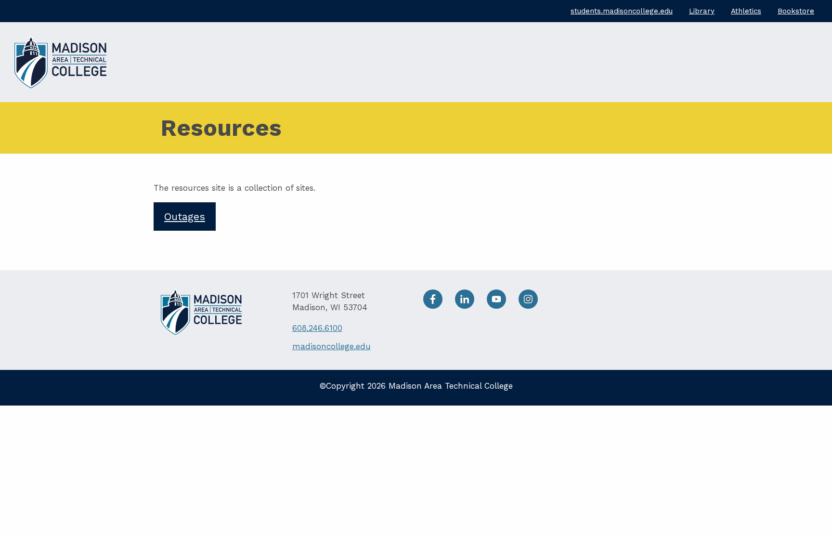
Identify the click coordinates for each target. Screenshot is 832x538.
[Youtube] (503, 298)
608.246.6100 (317, 328)
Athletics (746, 11)
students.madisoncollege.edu (622, 11)
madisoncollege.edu (331, 346)
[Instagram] (533, 298)
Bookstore (796, 11)
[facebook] (439, 298)
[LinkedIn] (471, 298)
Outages (184, 216)
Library (702, 11)
